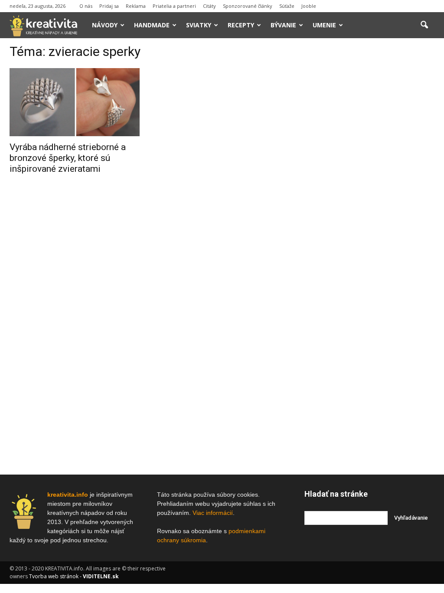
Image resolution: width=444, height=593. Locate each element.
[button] (424, 25)
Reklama (136, 6)
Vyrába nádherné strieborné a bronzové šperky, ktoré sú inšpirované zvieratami (68, 158)
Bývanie (283, 25)
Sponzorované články (247, 6)
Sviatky (198, 25)
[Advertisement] (369, 177)
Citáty (209, 6)
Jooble (308, 6)
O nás (85, 6)
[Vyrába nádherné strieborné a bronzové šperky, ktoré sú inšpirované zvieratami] (75, 102)
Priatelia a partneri (174, 6)
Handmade (152, 25)
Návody (105, 25)
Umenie (324, 25)
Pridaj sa (109, 6)
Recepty (241, 25)
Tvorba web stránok (53, 576)
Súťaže (286, 6)
